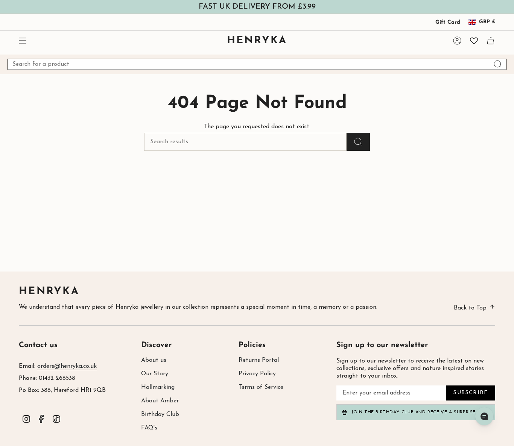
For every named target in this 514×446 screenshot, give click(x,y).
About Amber (160, 401)
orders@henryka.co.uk (67, 366)
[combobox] (257, 64)
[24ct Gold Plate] (84, 292)
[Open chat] (484, 416)
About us (153, 360)
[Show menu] (22, 40)
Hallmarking (158, 387)
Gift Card (447, 22)
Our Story (154, 374)
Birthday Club (160, 414)
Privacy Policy (257, 374)
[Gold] (202, 292)
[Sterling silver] (73, 292)
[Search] (498, 64)
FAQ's (149, 428)
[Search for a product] (358, 142)
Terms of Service (261, 387)
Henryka (49, 292)
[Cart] (490, 40)
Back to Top (470, 308)
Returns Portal (259, 360)
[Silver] (191, 292)
